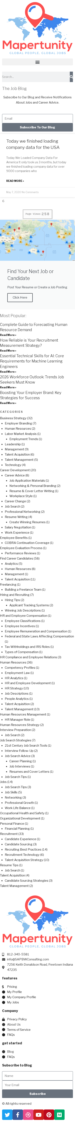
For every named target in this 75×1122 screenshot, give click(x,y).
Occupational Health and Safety (22, 813)
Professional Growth (19, 803)
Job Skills (11, 792)
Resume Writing (16, 517)
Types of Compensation (22, 652)
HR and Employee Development (28, 683)
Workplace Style (21, 496)
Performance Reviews (20, 553)
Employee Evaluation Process (21, 548)
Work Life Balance (18, 808)
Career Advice (15, 475)
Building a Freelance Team (23, 589)
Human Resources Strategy (20, 725)
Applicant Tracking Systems (29, 605)
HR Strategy (14, 688)
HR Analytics (14, 678)
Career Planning (20, 761)
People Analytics (17, 699)
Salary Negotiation (18, 527)
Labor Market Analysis (21, 434)
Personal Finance (12, 824)
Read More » (15, 180)
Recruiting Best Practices (23, 849)
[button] (37, 61)
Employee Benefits (14, 538)
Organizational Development (20, 818)
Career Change (15, 501)
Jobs (3, 782)
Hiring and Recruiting (15, 595)
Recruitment (9, 834)
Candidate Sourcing (18, 844)
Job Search (12, 506)
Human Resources (18, 429)
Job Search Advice (18, 756)
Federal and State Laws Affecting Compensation (39, 636)
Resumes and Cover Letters (29, 772)
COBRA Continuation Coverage (27, 543)
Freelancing (8, 584)
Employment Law (17, 673)
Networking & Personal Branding (32, 486)
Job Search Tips (16, 777)
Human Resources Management (23, 714)
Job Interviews (19, 766)
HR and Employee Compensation (23, 616)
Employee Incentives (20, 626)
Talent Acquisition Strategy (24, 860)
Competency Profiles (20, 668)
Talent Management (19, 460)
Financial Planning (17, 829)
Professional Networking (22, 512)
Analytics (11, 564)
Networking (13, 797)
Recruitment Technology (22, 855)
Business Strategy (13, 418)
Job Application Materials (27, 480)
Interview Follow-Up (19, 751)
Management (14, 449)
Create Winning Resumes (27, 522)
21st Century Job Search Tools (26, 745)
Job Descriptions (17, 693)
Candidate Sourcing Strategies (26, 881)
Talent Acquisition (17, 454)
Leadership (13, 444)
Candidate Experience (20, 839)
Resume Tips (9, 865)
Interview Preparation (15, 730)
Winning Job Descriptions (23, 610)
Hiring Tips (12, 600)
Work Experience (17, 532)
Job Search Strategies (15, 740)
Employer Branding (18, 423)
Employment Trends (23, 439)
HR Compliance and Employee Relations (28, 657)
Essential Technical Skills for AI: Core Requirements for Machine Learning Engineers (32, 361)
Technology (13, 465)
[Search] (71, 77)
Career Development (15, 470)
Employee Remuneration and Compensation (36, 631)
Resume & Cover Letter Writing (31, 491)
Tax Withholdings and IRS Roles (27, 647)
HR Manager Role (17, 720)
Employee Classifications (23, 621)
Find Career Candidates (16, 558)
